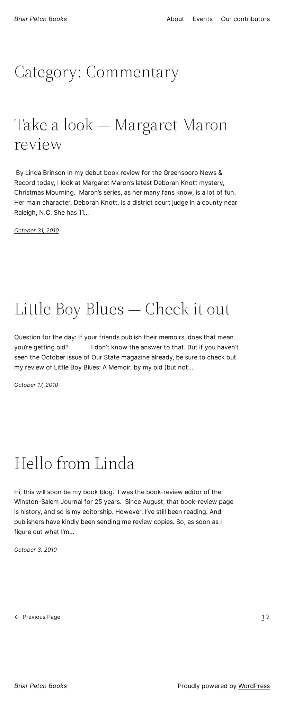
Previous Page (37, 616)
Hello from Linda (74, 463)
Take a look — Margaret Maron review (121, 134)
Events (203, 19)
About (175, 19)
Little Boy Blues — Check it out (122, 309)
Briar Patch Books (40, 19)
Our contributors (245, 19)
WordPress (254, 685)
